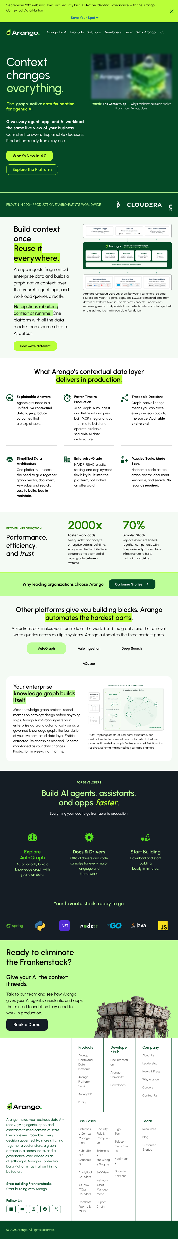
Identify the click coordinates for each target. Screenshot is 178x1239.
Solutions (94, 32)
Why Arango (146, 32)
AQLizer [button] (89, 664)
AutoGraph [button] (46, 648)
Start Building (145, 852)
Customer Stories (128, 584)
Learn (129, 32)
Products (77, 32)
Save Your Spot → (85, 18)
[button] (172, 11)
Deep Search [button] (132, 648)
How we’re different (35, 346)
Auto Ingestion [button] (89, 648)
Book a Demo (27, 1024)
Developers (113, 32)
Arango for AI (56, 32)
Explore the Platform (32, 169)
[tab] (46, 648)
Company (150, 1047)
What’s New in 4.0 (29, 155)
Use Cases (87, 1121)
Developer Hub (118, 1049)
